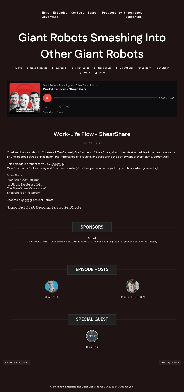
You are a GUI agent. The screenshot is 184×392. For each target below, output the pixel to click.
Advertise (50, 17)
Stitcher (164, 68)
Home (45, 13)
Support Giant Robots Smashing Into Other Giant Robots (44, 207)
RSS (20, 68)
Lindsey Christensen (132, 297)
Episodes (60, 13)
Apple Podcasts (38, 68)
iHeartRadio (127, 68)
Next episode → (170, 362)
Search (93, 13)
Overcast (61, 68)
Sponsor (26, 200)
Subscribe (134, 17)
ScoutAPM (58, 164)
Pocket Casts (81, 68)
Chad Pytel (51, 297)
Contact (77, 13)
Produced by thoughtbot (122, 13)
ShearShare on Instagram (23, 193)
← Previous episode (16, 362)
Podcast (23, 180)
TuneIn (86, 72)
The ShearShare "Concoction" (26, 188)
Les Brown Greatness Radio (24, 184)
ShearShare (14, 176)
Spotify (146, 68)
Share (102, 72)
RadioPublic (104, 68)
